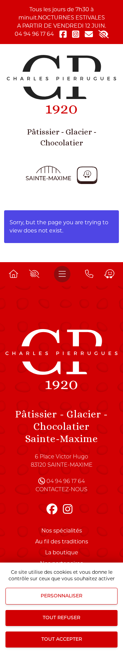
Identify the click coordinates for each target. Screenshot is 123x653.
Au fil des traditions (61, 541)
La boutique (61, 552)
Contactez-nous (61, 490)
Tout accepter (61, 639)
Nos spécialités (61, 530)
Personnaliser (61, 596)
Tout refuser (61, 618)
